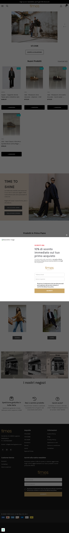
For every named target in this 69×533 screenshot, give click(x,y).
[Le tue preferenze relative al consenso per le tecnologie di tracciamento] (3, 530)
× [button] (67, 235)
